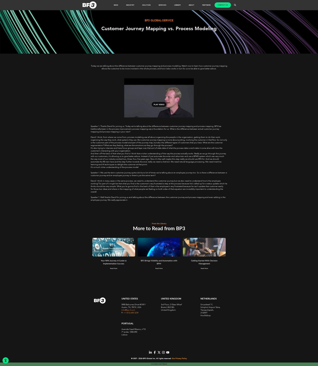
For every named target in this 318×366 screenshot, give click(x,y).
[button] (116, 5)
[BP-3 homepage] (92, 5)
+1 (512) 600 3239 (131, 312)
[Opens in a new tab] (150, 352)
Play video (159, 104)
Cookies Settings (159, 364)
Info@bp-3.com (128, 310)
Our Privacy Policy (179, 358)
